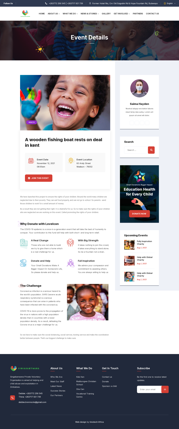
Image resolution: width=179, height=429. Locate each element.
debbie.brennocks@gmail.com (32, 402)
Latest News (56, 386)
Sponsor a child (109, 386)
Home (42, 13)
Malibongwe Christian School (86, 383)
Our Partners (56, 395)
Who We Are (56, 377)
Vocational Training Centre (85, 395)
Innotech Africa (97, 422)
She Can (80, 389)
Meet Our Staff (57, 381)
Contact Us (152, 13)
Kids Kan (80, 377)
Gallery (106, 13)
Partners (138, 13)
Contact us (107, 377)
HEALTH (32, 122)
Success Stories (57, 391)
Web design (80, 422)
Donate (105, 381)
